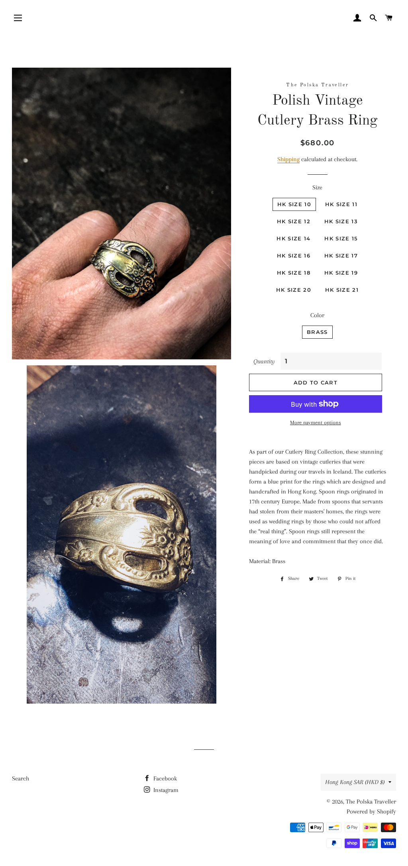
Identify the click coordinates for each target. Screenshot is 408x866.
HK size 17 (341, 255)
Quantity (264, 361)
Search (20, 778)
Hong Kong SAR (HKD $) (354, 782)
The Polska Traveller (371, 801)
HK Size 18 (293, 272)
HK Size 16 (293, 255)
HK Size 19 (341, 272)
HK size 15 (341, 238)
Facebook (164, 778)
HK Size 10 (294, 204)
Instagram (165, 790)
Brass (317, 332)
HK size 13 (341, 221)
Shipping (288, 159)
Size (317, 187)
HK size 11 (341, 204)
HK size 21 (342, 290)
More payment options (315, 422)
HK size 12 (293, 221)
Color (317, 315)
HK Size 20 (293, 290)
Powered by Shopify (371, 811)
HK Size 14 (293, 238)
